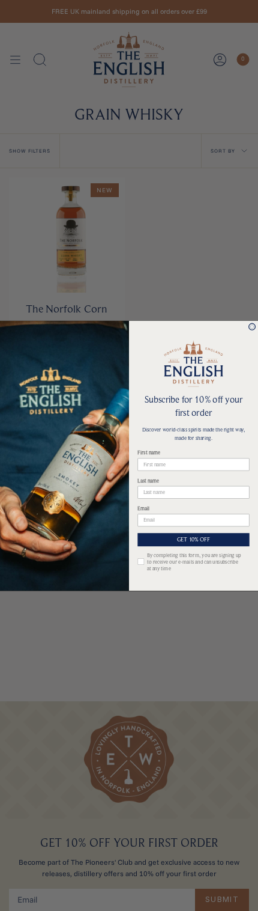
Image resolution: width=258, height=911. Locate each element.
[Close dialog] (252, 326)
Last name (148, 480)
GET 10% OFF (194, 539)
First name (148, 452)
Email (143, 508)
